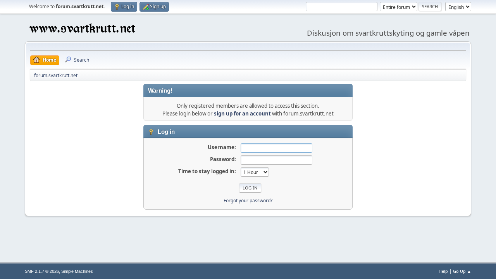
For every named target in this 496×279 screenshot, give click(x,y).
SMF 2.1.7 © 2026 (42, 271)
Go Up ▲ (462, 271)
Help (443, 271)
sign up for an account (242, 113)
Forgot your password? (248, 200)
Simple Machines (77, 271)
